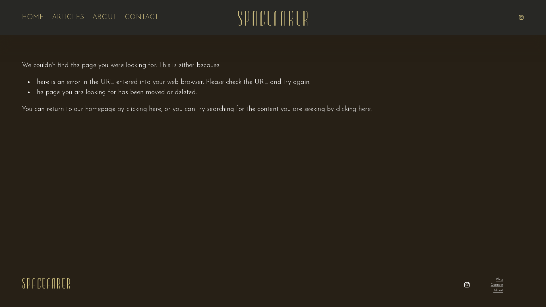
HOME (33, 17)
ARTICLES (68, 17)
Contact (497, 285)
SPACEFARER (273, 17)
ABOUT (104, 17)
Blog (499, 279)
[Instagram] (521, 17)
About (498, 290)
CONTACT (141, 17)
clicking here (144, 109)
